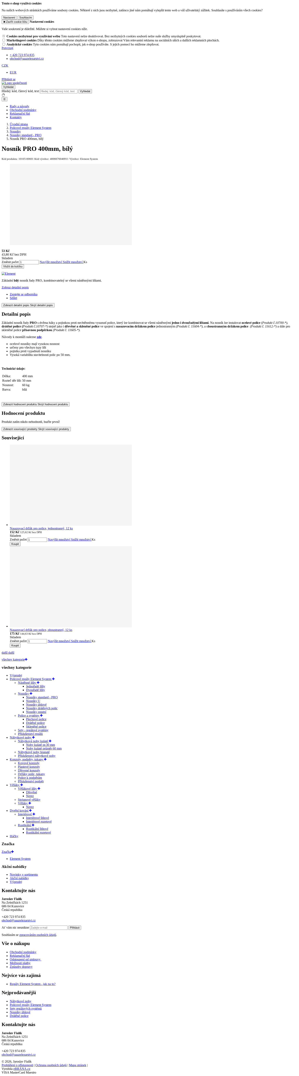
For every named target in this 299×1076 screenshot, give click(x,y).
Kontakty (16, 117)
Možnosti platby (20, 963)
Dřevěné (31, 792)
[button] (5, 65)
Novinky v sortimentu (24, 874)
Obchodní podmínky (23, 110)
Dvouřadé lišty (35, 690)
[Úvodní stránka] (14, 83)
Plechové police (36, 719)
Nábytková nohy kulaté (33, 741)
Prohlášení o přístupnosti (17, 1065)
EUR (13, 72)
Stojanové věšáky (29, 799)
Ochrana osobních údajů (51, 1065)
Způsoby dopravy (21, 966)
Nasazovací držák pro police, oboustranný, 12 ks (41, 630)
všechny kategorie (13, 659)
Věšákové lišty (28, 788)
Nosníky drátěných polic (42, 708)
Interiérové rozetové (39, 821)
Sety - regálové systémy (33, 730)
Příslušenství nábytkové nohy (37, 755)
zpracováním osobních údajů (37, 935)
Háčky (14, 836)
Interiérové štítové (37, 818)
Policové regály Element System (31, 679)
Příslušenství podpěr (31, 781)
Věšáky (15, 785)
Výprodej (16, 675)
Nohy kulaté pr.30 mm (40, 745)
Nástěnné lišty (27, 682)
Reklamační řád (20, 113)
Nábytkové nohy (21, 737)
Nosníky (24, 693)
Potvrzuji (7, 48)
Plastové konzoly (29, 766)
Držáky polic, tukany (31, 774)
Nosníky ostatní (36, 712)
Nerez (30, 796)
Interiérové (25, 814)
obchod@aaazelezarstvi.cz (19, 920)
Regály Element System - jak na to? (33, 984)
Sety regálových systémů (26, 1008)
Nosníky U (33, 701)
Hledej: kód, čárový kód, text (20, 91)
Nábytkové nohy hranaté (34, 752)
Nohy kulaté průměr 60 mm (44, 748)
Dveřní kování (19, 810)
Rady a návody (19, 106)
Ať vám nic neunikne (16, 927)
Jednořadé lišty (35, 686)
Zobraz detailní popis (15, 287)
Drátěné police (35, 723)
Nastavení (9, 17)
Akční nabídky (19, 878)
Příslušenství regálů (30, 734)
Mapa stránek (77, 1065)
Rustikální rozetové (38, 832)
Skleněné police (36, 726)
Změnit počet (10, 262)
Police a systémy (29, 715)
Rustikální (25, 825)
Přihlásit (75, 927)
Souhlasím (25, 17)
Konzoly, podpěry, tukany (27, 759)
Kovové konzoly (28, 763)
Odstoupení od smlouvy (25, 959)
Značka (6, 851)
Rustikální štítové (37, 829)
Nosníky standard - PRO (42, 697)
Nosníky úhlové (36, 704)
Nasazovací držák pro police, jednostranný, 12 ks (41, 528)
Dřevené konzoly (29, 770)
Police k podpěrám (30, 777)
